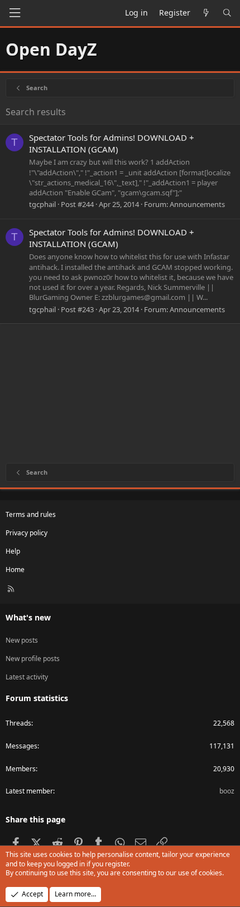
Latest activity (27, 677)
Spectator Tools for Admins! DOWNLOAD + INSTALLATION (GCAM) (111, 143)
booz (226, 791)
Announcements (197, 204)
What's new (28, 617)
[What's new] (206, 13)
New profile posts (33, 658)
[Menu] (14, 13)
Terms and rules (31, 514)
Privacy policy (26, 533)
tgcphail (42, 204)
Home (15, 569)
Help (13, 551)
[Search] (227, 13)
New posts (22, 640)
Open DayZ (51, 49)
